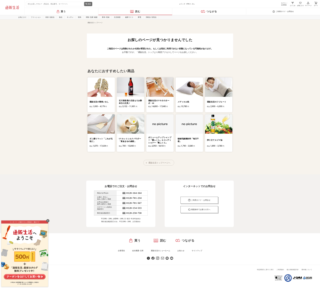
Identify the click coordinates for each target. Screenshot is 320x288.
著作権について (307, 269)
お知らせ (180, 251)
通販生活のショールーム (160, 251)
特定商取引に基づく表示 (265, 269)
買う (63, 11)
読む (138, 11)
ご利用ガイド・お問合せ (285, 11)
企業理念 (121, 251)
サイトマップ (197, 251)
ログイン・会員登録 (284, 4)
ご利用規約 (280, 269)
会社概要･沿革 (138, 251)
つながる (211, 11)
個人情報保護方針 (293, 269)
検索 (89, 4)
